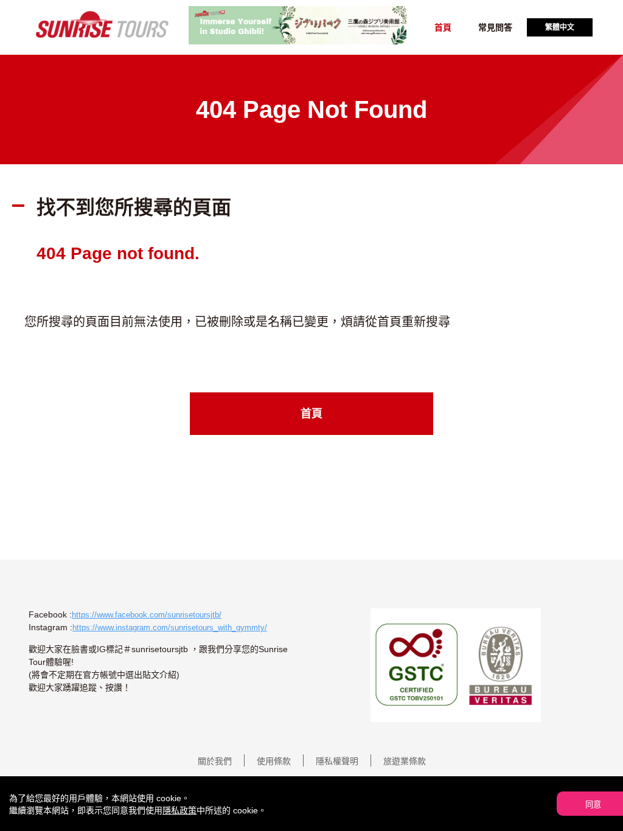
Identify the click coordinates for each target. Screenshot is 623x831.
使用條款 (274, 761)
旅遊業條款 (404, 761)
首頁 (442, 27)
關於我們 (215, 761)
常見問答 (495, 27)
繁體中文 (559, 27)
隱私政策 (179, 810)
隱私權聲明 (337, 761)
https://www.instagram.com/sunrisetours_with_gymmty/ (169, 627)
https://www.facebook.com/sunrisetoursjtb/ (146, 614)
